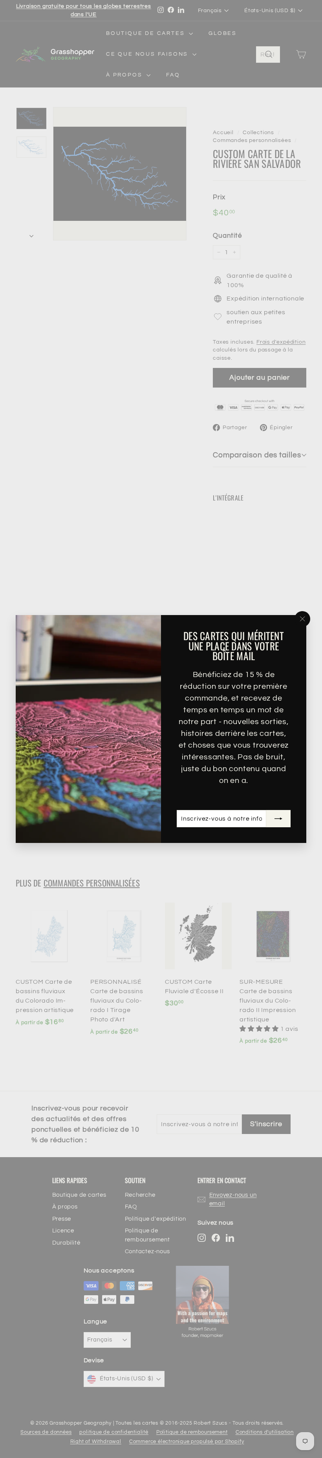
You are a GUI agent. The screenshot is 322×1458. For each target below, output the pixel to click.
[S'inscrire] (278, 818)
